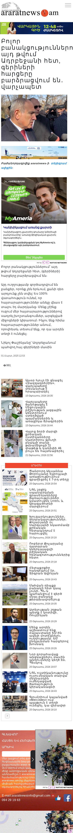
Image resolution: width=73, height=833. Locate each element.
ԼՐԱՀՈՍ (36, 465)
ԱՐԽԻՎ (8, 747)
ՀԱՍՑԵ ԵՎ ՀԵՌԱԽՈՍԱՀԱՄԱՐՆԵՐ (29, 740)
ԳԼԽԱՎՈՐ (10, 734)
